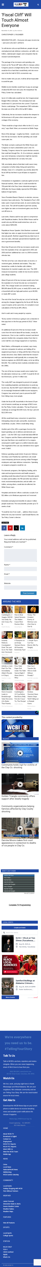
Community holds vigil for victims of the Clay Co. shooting (19, 766)
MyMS (5, 1254)
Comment (8, 547)
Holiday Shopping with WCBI (12, 1188)
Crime (5, 1164)
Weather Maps (8, 1211)
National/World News (10, 1169)
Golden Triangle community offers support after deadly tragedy (18, 797)
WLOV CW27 (7, 1247)
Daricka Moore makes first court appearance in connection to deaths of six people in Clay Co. (19, 843)
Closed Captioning (14, 1123)
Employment (7, 1141)
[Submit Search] (38, 4)
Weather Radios (8, 1209)
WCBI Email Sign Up (25, 1119)
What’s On (6, 1257)
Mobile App (13, 1119)
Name (7, 565)
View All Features (9, 1223)
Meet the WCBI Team (10, 1152)
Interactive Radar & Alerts (12, 1204)
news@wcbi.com (25, 1071)
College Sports (8, 1236)
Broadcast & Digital (10, 1136)
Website (7, 583)
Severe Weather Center (11, 1206)
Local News (5, 522)
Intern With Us (8, 1149)
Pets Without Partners (10, 1191)
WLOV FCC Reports (9, 1147)
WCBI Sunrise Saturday (11, 1175)
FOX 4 (5, 1249)
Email (7, 574)
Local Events (7, 1186)
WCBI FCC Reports (9, 1144)
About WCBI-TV (8, 1134)
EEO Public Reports (19, 1125)
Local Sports (7, 1233)
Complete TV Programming (20, 905)
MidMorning (7, 1172)
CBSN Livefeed (8, 1252)
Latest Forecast (8, 1201)
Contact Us (7, 1139)
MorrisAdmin (18, 30)
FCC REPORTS (26, 1123)
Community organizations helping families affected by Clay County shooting (18, 809)
